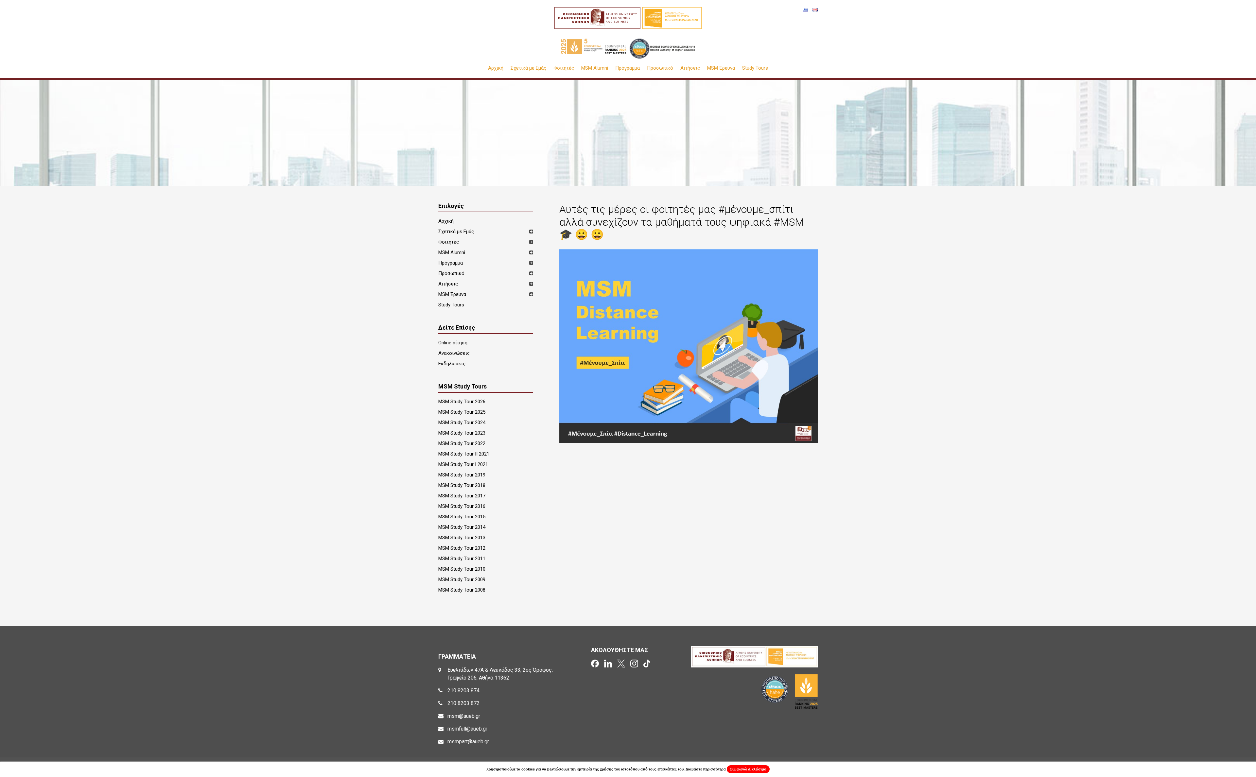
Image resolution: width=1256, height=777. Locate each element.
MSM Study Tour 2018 (461, 485)
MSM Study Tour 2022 (461, 443)
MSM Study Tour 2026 (461, 402)
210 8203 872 (463, 703)
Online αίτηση (452, 343)
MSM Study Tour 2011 (461, 558)
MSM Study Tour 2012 (461, 548)
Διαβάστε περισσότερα (706, 769)
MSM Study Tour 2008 (461, 590)
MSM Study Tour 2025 (461, 412)
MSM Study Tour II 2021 (463, 454)
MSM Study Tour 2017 (461, 496)
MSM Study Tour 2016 (461, 506)
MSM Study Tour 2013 (461, 538)
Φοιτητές (563, 68)
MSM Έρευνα (721, 68)
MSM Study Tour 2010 (461, 569)
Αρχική (495, 68)
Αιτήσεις (690, 68)
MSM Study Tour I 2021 (463, 464)
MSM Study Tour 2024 (461, 422)
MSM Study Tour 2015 (461, 517)
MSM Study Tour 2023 (461, 433)
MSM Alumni (594, 68)
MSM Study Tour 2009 (461, 579)
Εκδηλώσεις (451, 364)
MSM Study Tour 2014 (461, 527)
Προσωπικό (660, 68)
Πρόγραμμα (627, 68)
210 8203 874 (463, 690)
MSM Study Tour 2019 (461, 475)
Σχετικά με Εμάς (528, 68)
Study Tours (755, 68)
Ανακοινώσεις (454, 353)
